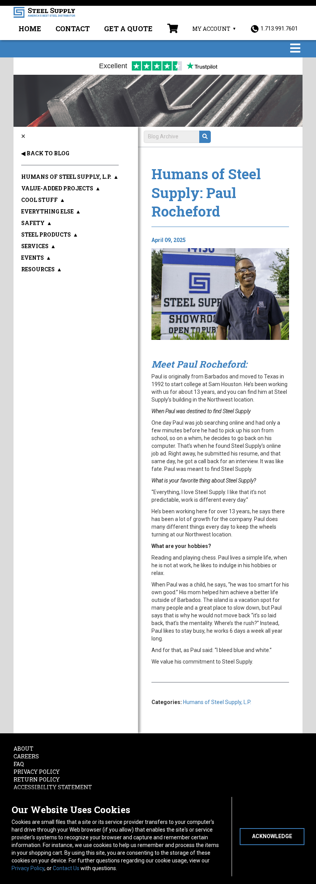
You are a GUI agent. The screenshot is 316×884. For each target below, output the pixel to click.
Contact (72, 28)
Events (32, 257)
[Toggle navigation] (295, 48)
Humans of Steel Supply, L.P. (217, 702)
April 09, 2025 (168, 240)
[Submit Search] (205, 137)
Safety (33, 223)
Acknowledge (272, 836)
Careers (26, 756)
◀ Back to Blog (45, 153)
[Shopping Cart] (172, 29)
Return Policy (36, 779)
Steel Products (46, 234)
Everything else (47, 211)
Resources (38, 269)
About (23, 748)
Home (29, 28)
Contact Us (66, 868)
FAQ (18, 764)
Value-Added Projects (57, 188)
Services (35, 246)
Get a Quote (128, 28)
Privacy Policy (28, 868)
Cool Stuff (39, 199)
